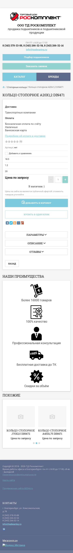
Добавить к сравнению (20, 153)
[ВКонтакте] (7, 222)
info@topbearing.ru (36, 49)
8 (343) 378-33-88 (11, 515)
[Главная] (4, 87)
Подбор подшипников (36, 57)
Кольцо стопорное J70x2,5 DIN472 (21, 432)
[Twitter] (11, 222)
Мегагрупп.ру (10, 540)
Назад (12, 263)
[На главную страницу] (35, 17)
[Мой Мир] (18, 222)
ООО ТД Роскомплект (36, 25)
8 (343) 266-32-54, (33, 45)
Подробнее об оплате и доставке (25, 135)
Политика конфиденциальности (19, 474)
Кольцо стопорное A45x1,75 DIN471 (52, 432)
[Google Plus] (22, 222)
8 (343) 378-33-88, (13, 45)
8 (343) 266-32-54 (11, 518)
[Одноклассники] (14, 222)
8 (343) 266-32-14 (53, 45)
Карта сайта (9, 480)
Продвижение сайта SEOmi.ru (18, 488)
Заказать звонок (36, 66)
